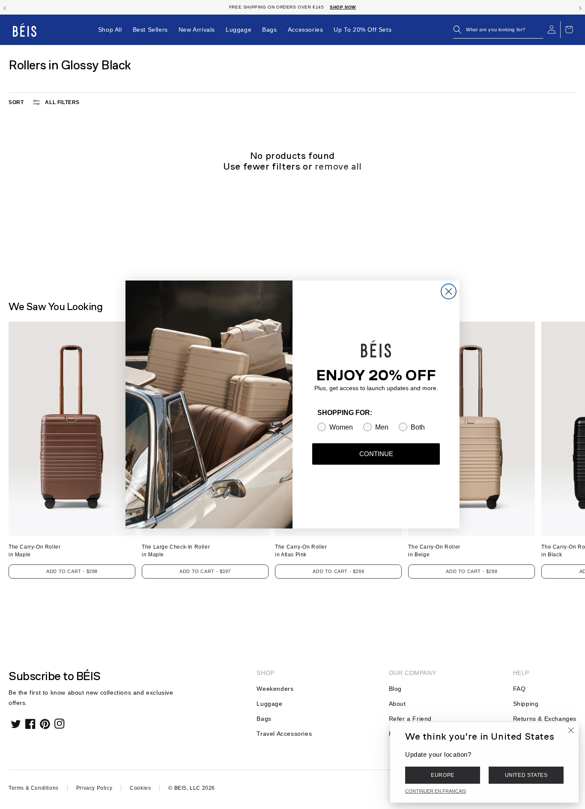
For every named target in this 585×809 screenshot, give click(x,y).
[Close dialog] (448, 291)
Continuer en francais (435, 791)
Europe (442, 775)
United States (526, 775)
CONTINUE (376, 453)
